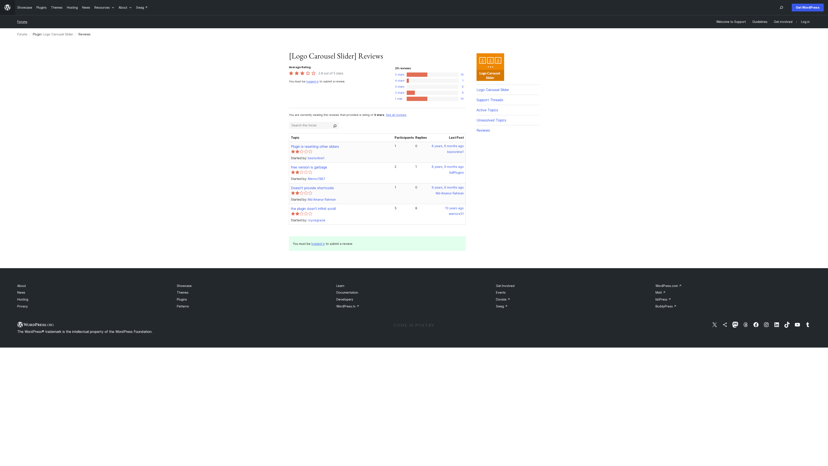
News (21, 292)
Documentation (347, 292)
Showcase (184, 286)
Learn (340, 286)
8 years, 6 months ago (448, 146)
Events (501, 292)
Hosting (22, 299)
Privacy (22, 306)
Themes (182, 292)
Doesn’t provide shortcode (312, 188)
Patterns (183, 306)
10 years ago (454, 208)
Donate (503, 299)
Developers (344, 299)
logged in (312, 81)
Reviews (483, 130)
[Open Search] (781, 7)
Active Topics (487, 110)
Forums (22, 22)
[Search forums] (335, 125)
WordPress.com (669, 286)
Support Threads (490, 100)
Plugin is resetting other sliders (315, 146)
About (21, 286)
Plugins (182, 299)
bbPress (663, 299)
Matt (661, 292)
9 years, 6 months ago (448, 187)
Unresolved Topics (491, 120)
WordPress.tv (347, 306)
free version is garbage (309, 167)
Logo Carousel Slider (58, 34)
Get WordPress (808, 7)
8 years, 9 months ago (448, 166)
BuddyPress (666, 306)
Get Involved (505, 286)
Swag (502, 306)
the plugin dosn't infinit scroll (313, 208)
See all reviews (396, 114)
